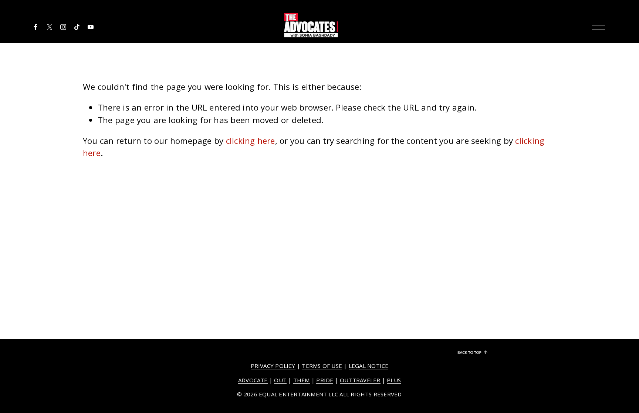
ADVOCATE (253, 380)
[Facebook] (35, 27)
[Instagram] (63, 27)
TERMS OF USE (322, 365)
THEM (301, 380)
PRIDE (324, 380)
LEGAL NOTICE (369, 365)
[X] (49, 27)
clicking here (250, 140)
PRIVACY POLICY (273, 365)
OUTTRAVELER (360, 380)
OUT (280, 380)
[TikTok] (77, 27)
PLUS (394, 380)
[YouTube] (90, 27)
